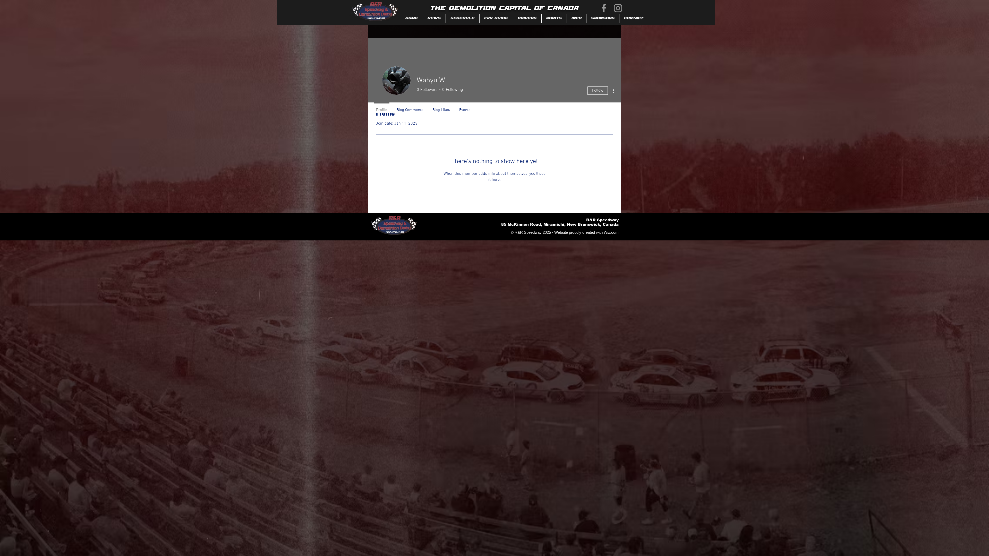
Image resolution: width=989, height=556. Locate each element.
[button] (496, 18)
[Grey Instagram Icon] (618, 8)
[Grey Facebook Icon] (603, 8)
